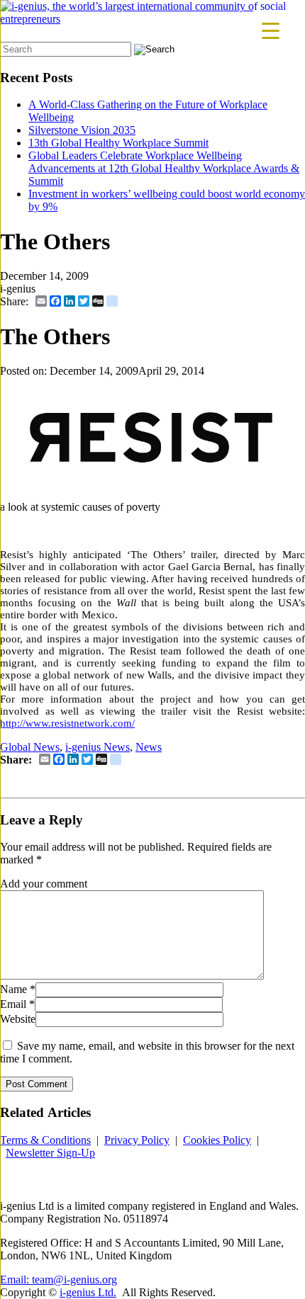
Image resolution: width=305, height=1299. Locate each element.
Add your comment (43, 884)
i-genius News (97, 747)
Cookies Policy (217, 1140)
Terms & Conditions (45, 1140)
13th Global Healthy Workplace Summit (118, 143)
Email (13, 1004)
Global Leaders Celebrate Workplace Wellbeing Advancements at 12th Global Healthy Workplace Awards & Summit (163, 168)
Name (13, 989)
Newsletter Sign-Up (50, 1153)
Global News (30, 747)
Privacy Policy (137, 1140)
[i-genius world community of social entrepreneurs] (152, 19)
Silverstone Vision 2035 (81, 130)
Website (17, 1019)
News (148, 747)
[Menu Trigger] (270, 30)
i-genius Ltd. (88, 1292)
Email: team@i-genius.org (58, 1280)
